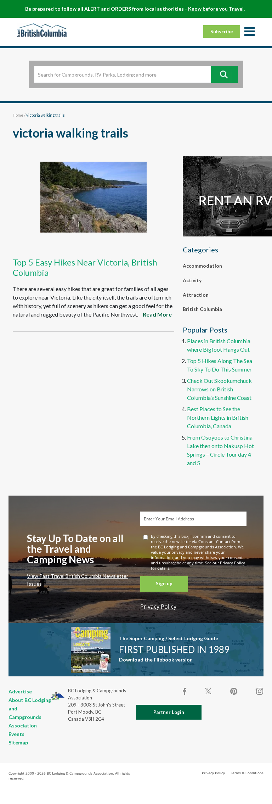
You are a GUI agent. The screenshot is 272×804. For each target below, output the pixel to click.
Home (18, 115)
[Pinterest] (234, 691)
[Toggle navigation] (249, 32)
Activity (192, 280)
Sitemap (18, 742)
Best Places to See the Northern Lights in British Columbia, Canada (217, 417)
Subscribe (221, 31)
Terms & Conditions (247, 772)
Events (16, 734)
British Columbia (202, 309)
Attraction (196, 295)
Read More (157, 314)
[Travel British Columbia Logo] (42, 30)
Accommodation (202, 266)
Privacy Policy (158, 606)
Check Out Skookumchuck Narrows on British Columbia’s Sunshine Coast (219, 389)
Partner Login (168, 712)
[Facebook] (185, 691)
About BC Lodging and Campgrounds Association (29, 712)
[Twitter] (208, 690)
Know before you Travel (216, 9)
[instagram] (259, 691)
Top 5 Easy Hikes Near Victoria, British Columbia (85, 267)
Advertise (20, 691)
